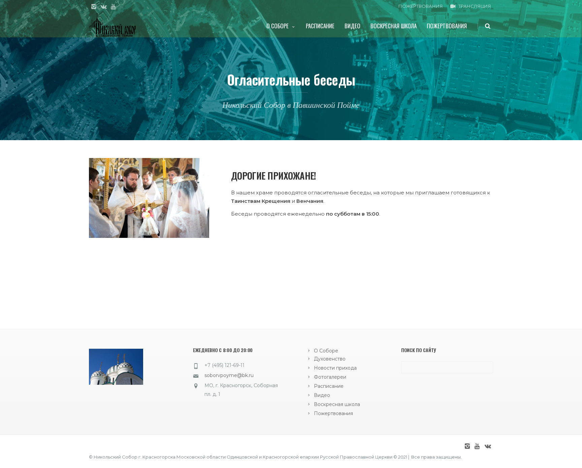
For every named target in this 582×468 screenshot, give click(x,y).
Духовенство (330, 359)
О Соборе (277, 26)
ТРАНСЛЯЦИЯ (474, 6)
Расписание (320, 26)
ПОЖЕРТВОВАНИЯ (420, 6)
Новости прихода (335, 368)
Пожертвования (447, 26)
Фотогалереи (330, 377)
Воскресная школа (393, 26)
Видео (352, 26)
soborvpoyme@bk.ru (229, 375)
